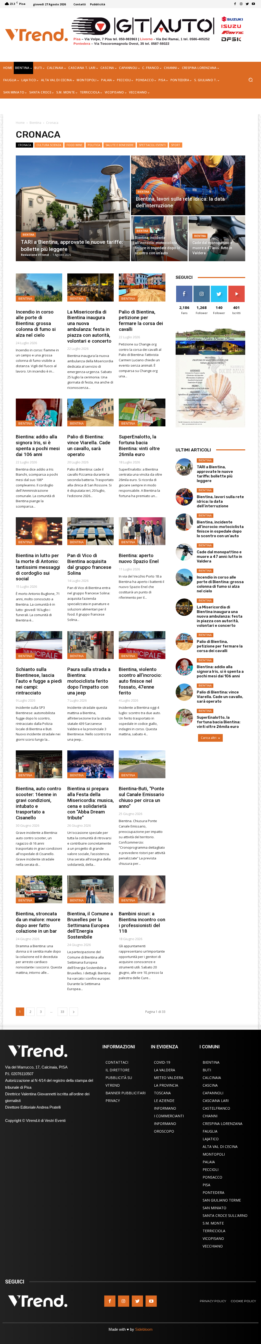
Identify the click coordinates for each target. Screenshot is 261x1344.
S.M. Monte (213, 1223)
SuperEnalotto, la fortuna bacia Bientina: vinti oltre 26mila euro (139, 445)
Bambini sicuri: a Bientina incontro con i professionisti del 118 (142, 922)
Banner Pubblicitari (126, 1092)
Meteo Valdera (168, 1077)
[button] (250, 80)
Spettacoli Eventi (152, 145)
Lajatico (211, 1138)
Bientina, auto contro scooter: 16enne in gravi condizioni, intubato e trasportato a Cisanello (38, 803)
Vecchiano (213, 1246)
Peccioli (210, 1169)
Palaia (209, 1161)
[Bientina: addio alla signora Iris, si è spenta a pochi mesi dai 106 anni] (39, 412)
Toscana (162, 1092)
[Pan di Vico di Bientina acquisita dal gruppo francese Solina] (90, 531)
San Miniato (214, 1207)
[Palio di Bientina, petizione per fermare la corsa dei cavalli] (142, 287)
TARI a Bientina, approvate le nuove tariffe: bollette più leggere (215, 474)
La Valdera (164, 1069)
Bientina (35, 123)
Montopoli (214, 1154)
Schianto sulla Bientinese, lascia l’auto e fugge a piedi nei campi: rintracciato (39, 680)
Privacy (113, 1100)
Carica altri (208, 738)
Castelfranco (216, 1108)
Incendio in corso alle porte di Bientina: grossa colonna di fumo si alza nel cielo (36, 323)
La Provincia (166, 1085)
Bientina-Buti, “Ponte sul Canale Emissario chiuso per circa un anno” (141, 797)
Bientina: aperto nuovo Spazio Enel (139, 558)
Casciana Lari (216, 1100)
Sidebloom (144, 1329)
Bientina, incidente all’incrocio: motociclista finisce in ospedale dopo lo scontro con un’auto (220, 529)
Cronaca (24, 145)
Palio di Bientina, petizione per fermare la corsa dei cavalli (141, 320)
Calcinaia (212, 1077)
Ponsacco (212, 1177)
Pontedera (213, 1192)
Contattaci (117, 1062)
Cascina (210, 1085)
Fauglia (210, 1131)
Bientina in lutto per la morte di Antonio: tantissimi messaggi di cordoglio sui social (38, 567)
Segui (201, 288)
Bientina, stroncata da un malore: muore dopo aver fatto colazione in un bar (38, 922)
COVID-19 (162, 1062)
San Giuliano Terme (222, 1200)
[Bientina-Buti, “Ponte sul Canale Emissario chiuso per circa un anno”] (142, 764)
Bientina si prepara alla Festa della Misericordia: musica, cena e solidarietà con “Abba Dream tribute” (90, 803)
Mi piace (184, 288)
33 (62, 1012)
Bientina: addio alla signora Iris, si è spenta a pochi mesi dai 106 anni (38, 445)
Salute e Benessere (120, 145)
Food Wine (74, 145)
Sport (175, 145)
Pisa (206, 1184)
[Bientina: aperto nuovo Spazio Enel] (142, 531)
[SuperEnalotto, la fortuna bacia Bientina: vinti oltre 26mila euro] (142, 412)
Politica (94, 145)
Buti (207, 1069)
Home (20, 123)
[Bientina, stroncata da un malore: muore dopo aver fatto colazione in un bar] (39, 889)
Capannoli (213, 1092)
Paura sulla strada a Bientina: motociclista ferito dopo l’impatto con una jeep (88, 680)
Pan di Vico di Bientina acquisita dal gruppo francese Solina (89, 564)
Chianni (210, 1115)
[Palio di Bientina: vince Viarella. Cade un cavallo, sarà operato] (90, 412)
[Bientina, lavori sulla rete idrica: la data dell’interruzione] (188, 185)
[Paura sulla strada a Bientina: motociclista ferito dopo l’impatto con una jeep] (90, 645)
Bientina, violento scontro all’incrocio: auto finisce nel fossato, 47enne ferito (140, 680)
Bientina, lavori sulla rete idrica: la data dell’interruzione (220, 501)
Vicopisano (213, 1238)
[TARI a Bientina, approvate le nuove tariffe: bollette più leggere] (73, 208)
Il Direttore (117, 1069)
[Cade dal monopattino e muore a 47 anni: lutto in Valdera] (217, 238)
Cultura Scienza (48, 145)
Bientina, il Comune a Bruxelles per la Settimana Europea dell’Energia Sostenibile (90, 925)
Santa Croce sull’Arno (225, 1215)
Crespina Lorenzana (222, 1123)
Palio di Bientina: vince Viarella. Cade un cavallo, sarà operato (88, 445)
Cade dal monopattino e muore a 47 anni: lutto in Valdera (219, 556)
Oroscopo (164, 1131)
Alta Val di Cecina (220, 1146)
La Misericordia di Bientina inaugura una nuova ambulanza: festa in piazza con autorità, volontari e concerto (89, 326)
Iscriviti (236, 288)
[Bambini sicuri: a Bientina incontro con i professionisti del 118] (142, 889)
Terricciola (214, 1230)
